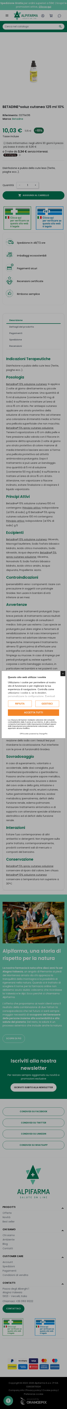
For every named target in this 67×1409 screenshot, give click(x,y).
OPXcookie (24, 734)
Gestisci (47, 703)
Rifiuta (20, 703)
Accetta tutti (33, 712)
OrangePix (43, 734)
